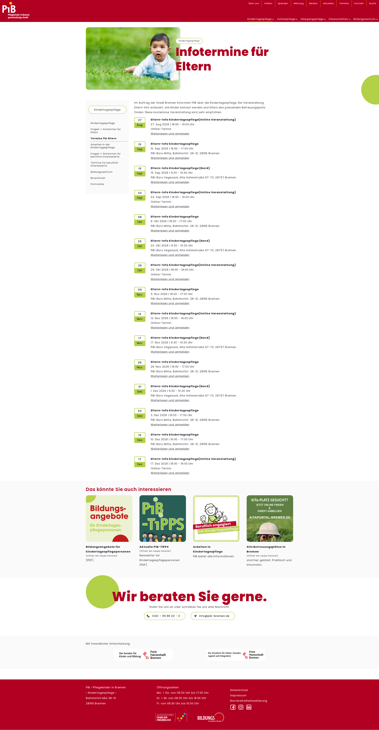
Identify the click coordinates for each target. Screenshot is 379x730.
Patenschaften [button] (338, 19)
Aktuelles (328, 3)
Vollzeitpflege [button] (286, 19)
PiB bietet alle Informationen (213, 551)
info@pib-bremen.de (214, 616)
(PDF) (108, 553)
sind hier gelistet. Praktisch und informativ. (269, 556)
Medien (313, 3)
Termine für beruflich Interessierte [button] (104, 164)
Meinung (299, 3)
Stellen (268, 3)
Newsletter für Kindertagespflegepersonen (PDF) (159, 556)
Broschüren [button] (98, 178)
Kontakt (359, 3)
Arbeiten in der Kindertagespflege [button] (103, 146)
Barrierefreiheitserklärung (248, 701)
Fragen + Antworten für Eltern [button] (106, 131)
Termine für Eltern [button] (104, 138)
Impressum (238, 695)
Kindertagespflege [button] (259, 19)
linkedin (250, 706)
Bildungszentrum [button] (102, 172)
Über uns (254, 3)
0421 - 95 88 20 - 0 (166, 616)
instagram (242, 706)
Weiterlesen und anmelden (170, 134)
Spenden (283, 3)
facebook (234, 706)
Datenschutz (239, 690)
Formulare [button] (97, 184)
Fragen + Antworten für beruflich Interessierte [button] (106, 155)
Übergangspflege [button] (312, 19)
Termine (344, 3)
